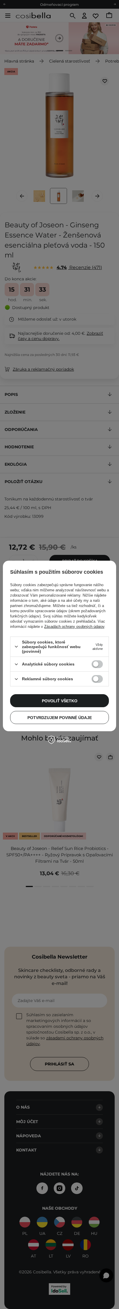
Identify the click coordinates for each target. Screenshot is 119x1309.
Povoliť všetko (59, 701)
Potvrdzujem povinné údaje (59, 717)
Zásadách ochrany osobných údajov (74, 626)
